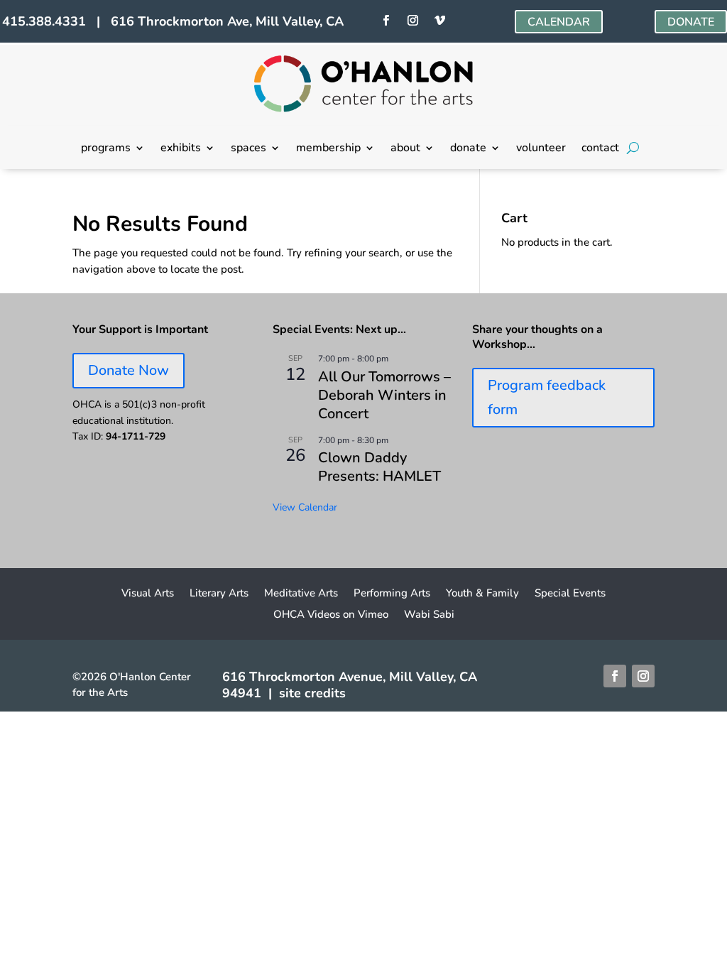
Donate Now (128, 370)
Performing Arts (392, 594)
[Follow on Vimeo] (440, 20)
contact (600, 149)
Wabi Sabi (429, 615)
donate (468, 149)
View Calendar (305, 507)
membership (328, 149)
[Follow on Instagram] (413, 20)
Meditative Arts (301, 594)
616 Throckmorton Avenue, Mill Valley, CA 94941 (349, 685)
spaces (248, 149)
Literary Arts (219, 594)
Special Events (570, 594)
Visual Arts (147, 594)
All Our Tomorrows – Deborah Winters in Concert (384, 395)
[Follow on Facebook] (386, 20)
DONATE (690, 22)
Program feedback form (547, 397)
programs (106, 149)
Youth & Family (482, 594)
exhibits (180, 149)
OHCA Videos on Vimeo (330, 615)
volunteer (541, 149)
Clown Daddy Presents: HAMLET (379, 467)
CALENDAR (559, 22)
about (405, 149)
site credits (312, 693)
